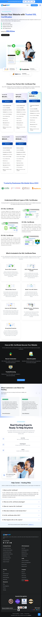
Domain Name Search (7, 557)
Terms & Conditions (25, 560)
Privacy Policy (24, 564)
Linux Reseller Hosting (7, 552)
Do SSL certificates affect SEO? (11, 515)
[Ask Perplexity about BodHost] (23, 607)
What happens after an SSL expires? (12, 519)
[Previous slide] (36, 393)
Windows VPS (24, 552)
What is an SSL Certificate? (10, 490)
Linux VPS (23, 548)
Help (27, 5)
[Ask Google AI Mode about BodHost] (26, 607)
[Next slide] (39, 393)
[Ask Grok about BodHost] (19, 610)
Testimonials (24, 577)
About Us (23, 571)
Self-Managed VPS (25, 550)
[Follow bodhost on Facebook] (3, 542)
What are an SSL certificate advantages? (13, 502)
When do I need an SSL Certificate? (12, 506)
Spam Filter (5, 579)
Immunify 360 (5, 575)
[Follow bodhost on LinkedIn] (9, 542)
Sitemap (4, 589)
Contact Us (24, 573)
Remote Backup (6, 573)
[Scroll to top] (39, 614)
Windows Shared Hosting (7, 550)
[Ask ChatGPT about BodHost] (19, 607)
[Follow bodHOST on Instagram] (5, 542)
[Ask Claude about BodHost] (21, 607)
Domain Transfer (6, 561)
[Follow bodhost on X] (7, 542)
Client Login (24, 575)
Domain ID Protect (6, 559)
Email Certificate (6, 577)
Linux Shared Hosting (7, 548)
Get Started (7, 101)
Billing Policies (24, 566)
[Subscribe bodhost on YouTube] (11, 542)
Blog (4, 584)
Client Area (35, 5)
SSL (3, 571)
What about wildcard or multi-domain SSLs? (14, 510)
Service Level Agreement (26, 562)
